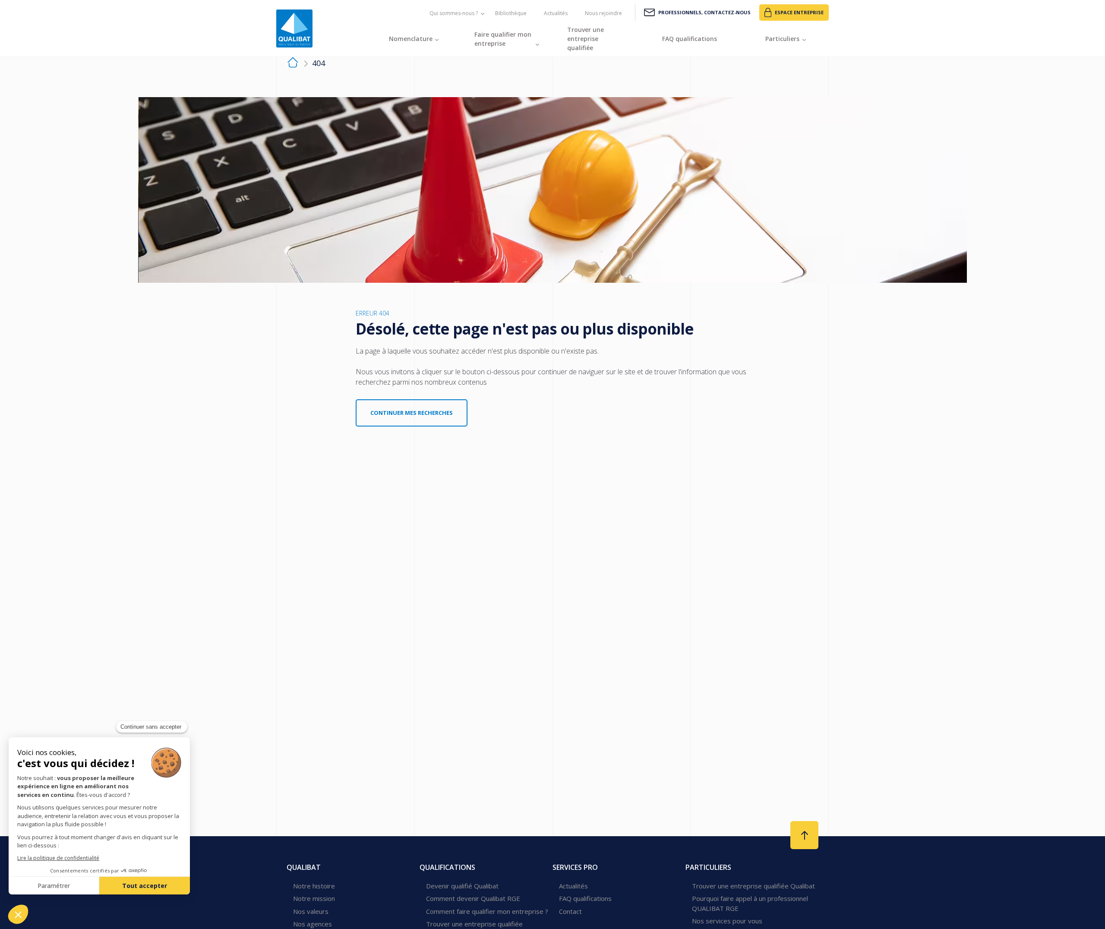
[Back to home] (294, 28)
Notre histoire (314, 886)
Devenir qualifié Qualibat (462, 886)
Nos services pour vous (727, 920)
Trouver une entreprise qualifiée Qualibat (753, 886)
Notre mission (314, 898)
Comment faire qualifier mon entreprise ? (487, 911)
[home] (293, 63)
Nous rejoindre (603, 13)
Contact (570, 911)
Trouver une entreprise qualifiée (474, 924)
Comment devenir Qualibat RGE (473, 898)
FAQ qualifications (585, 898)
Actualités (556, 13)
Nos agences (312, 924)
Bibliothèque (511, 13)
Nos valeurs (310, 911)
